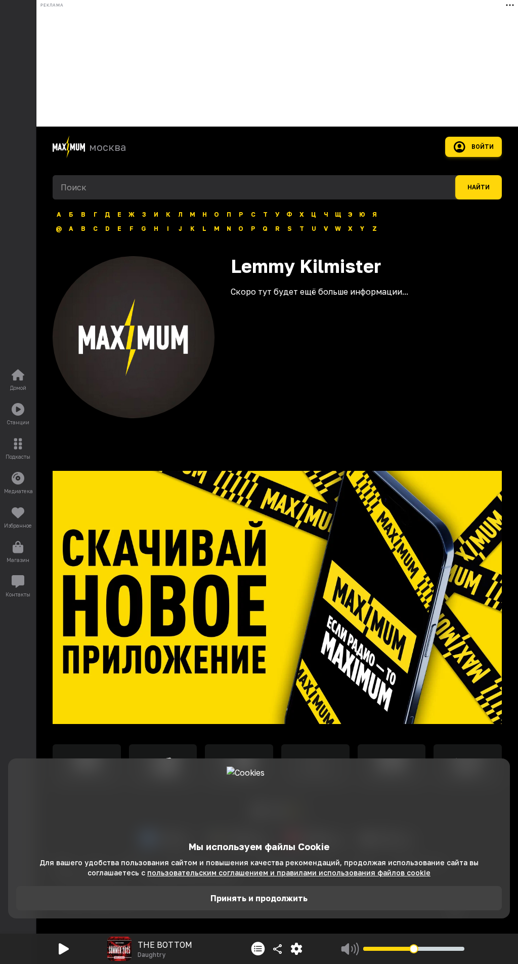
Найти (478, 187)
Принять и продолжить (259, 898)
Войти (482, 146)
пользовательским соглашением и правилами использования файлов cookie (288, 872)
